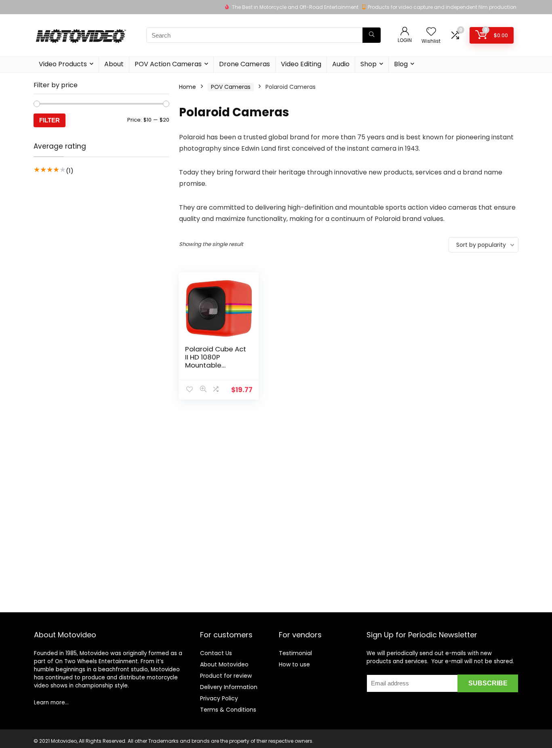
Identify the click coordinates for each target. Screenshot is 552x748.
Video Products (63, 64)
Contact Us (216, 653)
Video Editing (301, 64)
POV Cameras (231, 87)
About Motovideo (224, 664)
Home (187, 87)
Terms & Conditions (228, 710)
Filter (49, 120)
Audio (341, 64)
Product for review (226, 676)
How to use (294, 664)
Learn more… (51, 702)
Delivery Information (228, 687)
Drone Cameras (244, 64)
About (114, 64)
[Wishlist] (431, 32)
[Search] (371, 35)
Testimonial (295, 653)
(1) (70, 170)
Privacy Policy (219, 698)
